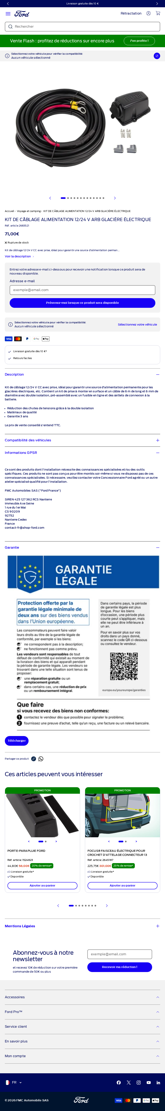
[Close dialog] (157, 515)
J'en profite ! (122, 572)
